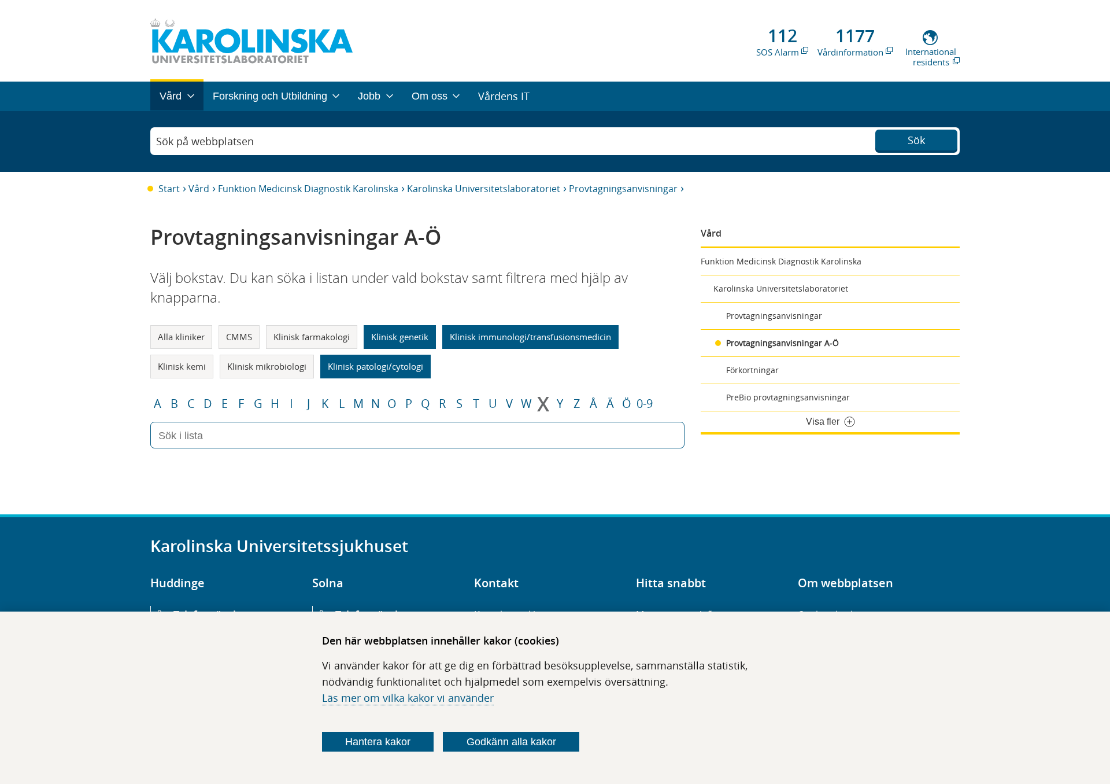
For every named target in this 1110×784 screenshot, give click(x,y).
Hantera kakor (377, 742)
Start (169, 188)
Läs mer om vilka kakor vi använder (408, 698)
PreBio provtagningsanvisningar (788, 397)
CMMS (239, 337)
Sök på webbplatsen (205, 141)
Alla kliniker (181, 337)
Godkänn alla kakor (511, 742)
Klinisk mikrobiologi (266, 366)
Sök (916, 140)
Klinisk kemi (182, 366)
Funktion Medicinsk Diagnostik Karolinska (308, 188)
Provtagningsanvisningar (623, 188)
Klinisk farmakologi (311, 337)
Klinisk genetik (399, 337)
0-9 (645, 404)
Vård (198, 188)
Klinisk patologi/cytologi (375, 366)
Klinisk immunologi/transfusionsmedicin (530, 337)
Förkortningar (752, 370)
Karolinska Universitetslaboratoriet (483, 188)
